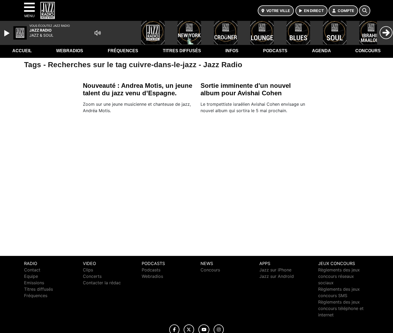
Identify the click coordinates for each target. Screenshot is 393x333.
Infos (231, 50)
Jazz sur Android (276, 276)
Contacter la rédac (102, 282)
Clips (88, 270)
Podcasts (275, 50)
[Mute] (98, 33)
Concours (368, 50)
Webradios (69, 50)
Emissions (34, 282)
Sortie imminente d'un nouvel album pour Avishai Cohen (246, 89)
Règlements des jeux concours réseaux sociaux (339, 276)
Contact (32, 270)
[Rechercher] (364, 10)
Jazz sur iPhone (275, 270)
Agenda (321, 50)
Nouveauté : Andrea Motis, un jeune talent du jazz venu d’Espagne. (137, 89)
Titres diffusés (182, 50)
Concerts (92, 276)
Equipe (31, 276)
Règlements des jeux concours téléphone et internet (341, 308)
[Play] (7, 33)
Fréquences (123, 50)
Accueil (22, 50)
